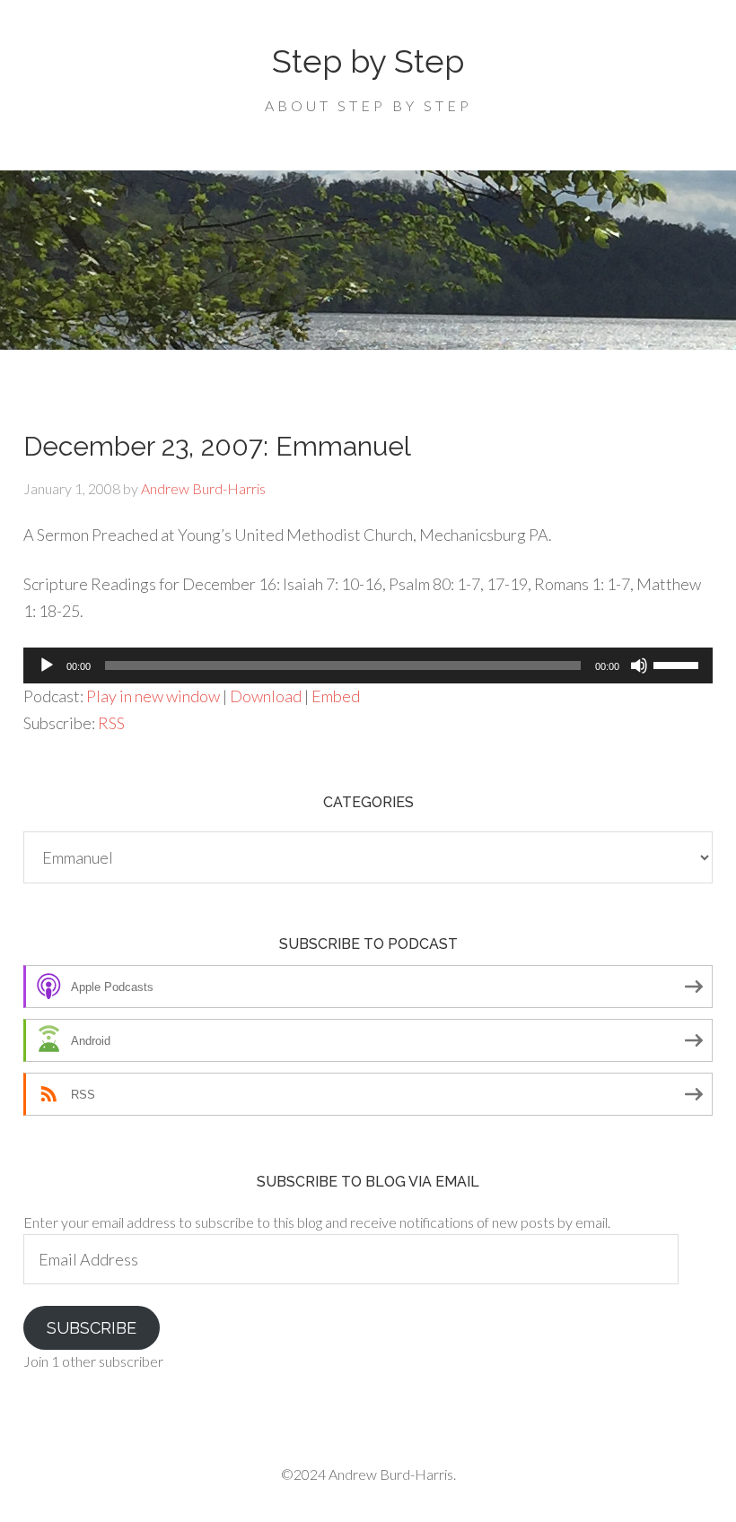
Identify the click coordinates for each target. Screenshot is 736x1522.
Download (266, 696)
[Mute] (639, 665)
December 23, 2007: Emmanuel (217, 446)
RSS (111, 723)
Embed (335, 696)
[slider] (678, 664)
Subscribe (91, 1327)
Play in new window (153, 696)
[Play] (47, 665)
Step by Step (368, 61)
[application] (368, 665)
